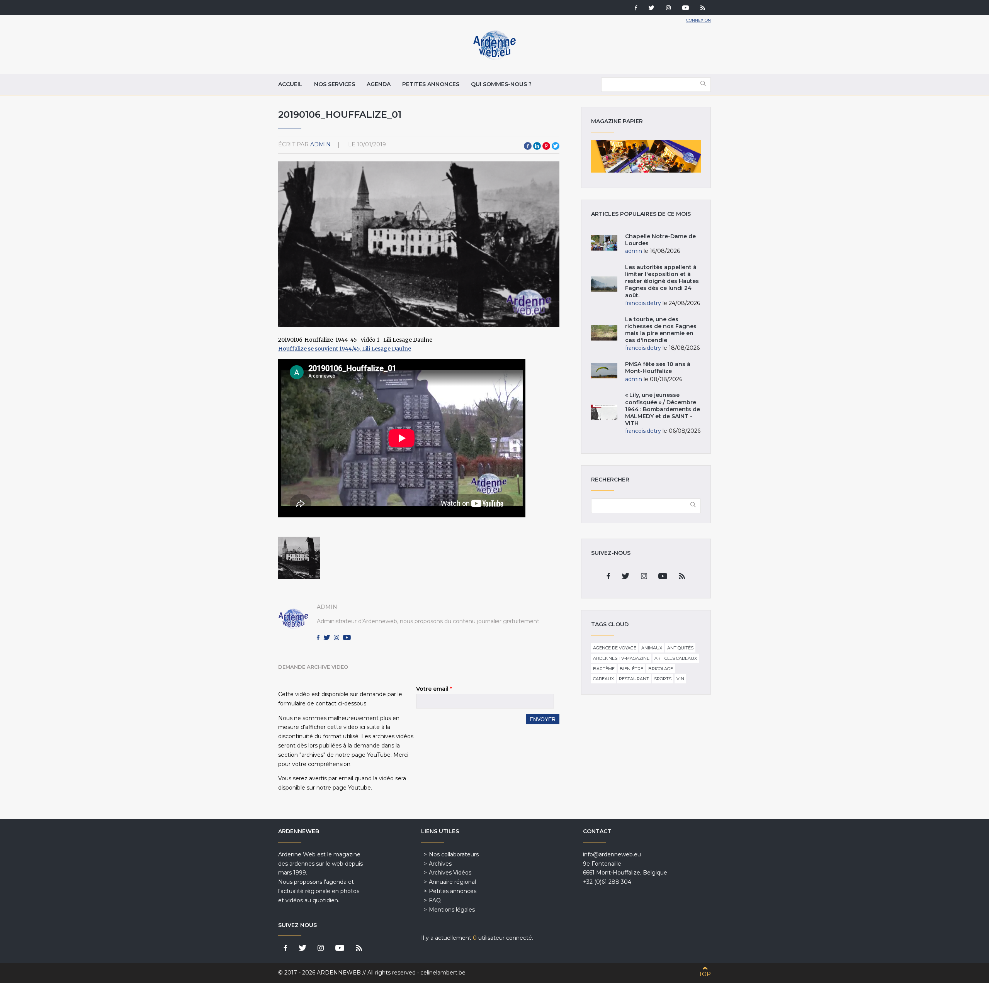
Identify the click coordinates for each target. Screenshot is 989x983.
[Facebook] (636, 8)
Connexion (698, 20)
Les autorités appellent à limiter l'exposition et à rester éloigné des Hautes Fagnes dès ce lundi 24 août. (662, 281)
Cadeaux (603, 678)
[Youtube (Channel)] (685, 8)
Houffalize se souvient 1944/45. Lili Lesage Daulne (344, 348)
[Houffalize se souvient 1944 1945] (299, 558)
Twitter (555, 146)
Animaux (651, 648)
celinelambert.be (443, 972)
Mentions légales (452, 909)
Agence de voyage (614, 648)
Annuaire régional (452, 881)
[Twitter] (651, 8)
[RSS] (703, 8)
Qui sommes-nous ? (501, 84)
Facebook (528, 146)
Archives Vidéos (450, 872)
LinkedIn (537, 146)
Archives (440, 863)
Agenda (379, 84)
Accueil (290, 84)
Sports (662, 678)
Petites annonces (430, 84)
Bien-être (631, 668)
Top (705, 974)
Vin (680, 678)
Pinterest (546, 146)
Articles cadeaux (675, 658)
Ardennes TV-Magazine (621, 658)
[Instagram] (668, 8)
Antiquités (680, 648)
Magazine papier (646, 156)
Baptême (604, 668)
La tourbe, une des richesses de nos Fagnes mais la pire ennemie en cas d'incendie (661, 330)
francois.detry (643, 303)
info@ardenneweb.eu (612, 854)
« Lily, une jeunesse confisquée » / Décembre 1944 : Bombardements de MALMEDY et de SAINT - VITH (662, 409)
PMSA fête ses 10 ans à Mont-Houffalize (657, 368)
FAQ (435, 900)
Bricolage (660, 668)
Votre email (434, 688)
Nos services (334, 84)
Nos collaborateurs (454, 854)
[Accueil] (494, 57)
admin (320, 144)
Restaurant (634, 678)
